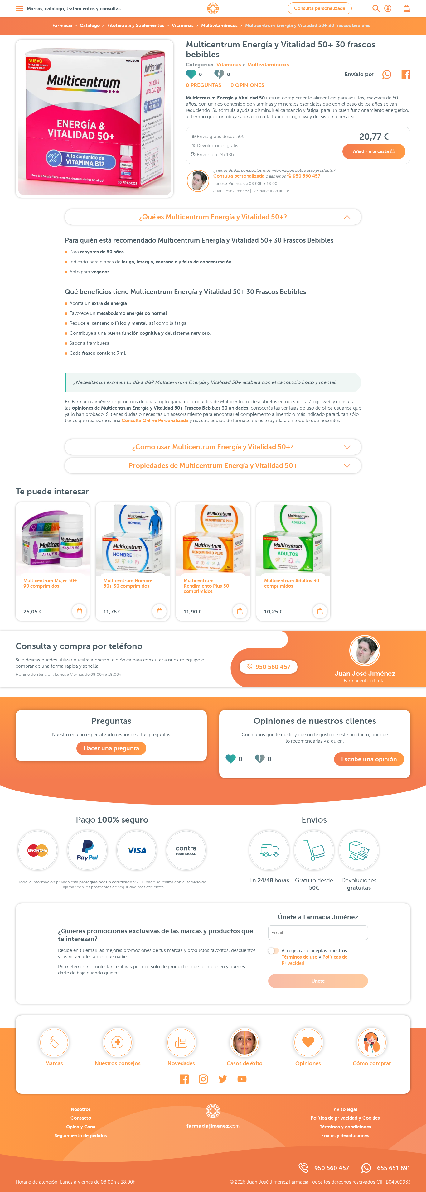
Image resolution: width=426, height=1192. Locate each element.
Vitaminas (183, 25)
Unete (318, 980)
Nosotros (81, 1109)
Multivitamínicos (219, 25)
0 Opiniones (247, 85)
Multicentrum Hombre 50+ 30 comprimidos (128, 583)
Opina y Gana (80, 1126)
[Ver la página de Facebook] (184, 1079)
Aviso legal (345, 1109)
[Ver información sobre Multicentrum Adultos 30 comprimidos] (293, 539)
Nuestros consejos (118, 1063)
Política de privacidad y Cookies (345, 1118)
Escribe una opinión (369, 759)
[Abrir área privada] (388, 8)
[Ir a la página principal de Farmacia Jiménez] (213, 8)
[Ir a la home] (213, 1116)
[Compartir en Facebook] (405, 75)
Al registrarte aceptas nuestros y (314, 957)
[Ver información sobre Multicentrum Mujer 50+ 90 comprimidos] (53, 539)
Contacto (80, 1118)
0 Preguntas (203, 85)
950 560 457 (306, 176)
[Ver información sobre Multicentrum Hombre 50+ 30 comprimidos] (133, 539)
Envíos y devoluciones (345, 1135)
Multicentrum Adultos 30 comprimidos (291, 583)
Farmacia (62, 25)
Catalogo (90, 25)
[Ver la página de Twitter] (222, 1079)
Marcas (54, 1063)
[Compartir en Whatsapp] (386, 75)
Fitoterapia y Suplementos (135, 25)
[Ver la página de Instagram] (203, 1079)
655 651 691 (393, 1168)
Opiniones (308, 1063)
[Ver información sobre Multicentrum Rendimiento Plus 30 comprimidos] (213, 539)
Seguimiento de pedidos (81, 1135)
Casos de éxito (245, 1063)
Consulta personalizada (319, 8)
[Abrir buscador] (376, 8)
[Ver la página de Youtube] (242, 1079)
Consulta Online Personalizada (155, 420)
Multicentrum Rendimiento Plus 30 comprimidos (206, 586)
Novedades (181, 1063)
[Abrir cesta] (406, 8)
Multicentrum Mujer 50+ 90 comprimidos (50, 583)
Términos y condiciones (345, 1126)
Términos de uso (299, 956)
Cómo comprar (372, 1063)
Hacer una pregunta (111, 748)
